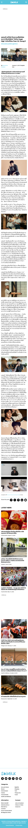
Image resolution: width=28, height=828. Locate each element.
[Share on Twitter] (14, 500)
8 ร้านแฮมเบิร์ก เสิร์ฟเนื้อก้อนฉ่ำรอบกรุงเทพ (13, 696)
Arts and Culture (5, 787)
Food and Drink (4, 794)
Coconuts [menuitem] (3, 808)
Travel (16, 794)
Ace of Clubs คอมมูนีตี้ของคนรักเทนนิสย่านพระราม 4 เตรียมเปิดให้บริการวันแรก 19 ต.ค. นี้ (13, 670)
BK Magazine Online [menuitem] (6, 812)
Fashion (3, 792)
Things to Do (18, 792)
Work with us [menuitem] (4, 806)
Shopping (17, 789)
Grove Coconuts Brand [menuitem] (6, 810)
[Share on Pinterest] (18, 500)
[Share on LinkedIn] (22, 500)
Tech (16, 790)
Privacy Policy (19, 825)
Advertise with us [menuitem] (5, 805)
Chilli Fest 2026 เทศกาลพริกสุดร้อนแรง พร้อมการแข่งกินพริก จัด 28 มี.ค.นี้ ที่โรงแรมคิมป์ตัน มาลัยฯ (13, 641)
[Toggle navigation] (1, 2)
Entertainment (4, 790)
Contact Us (17, 806)
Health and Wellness (6, 796)
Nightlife (17, 787)
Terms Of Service (10, 825)
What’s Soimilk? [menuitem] (5, 803)
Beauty (2, 789)
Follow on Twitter (19, 805)
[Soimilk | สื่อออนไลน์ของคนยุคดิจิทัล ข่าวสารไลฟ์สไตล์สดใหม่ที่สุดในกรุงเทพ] (14, 2)
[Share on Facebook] (11, 500)
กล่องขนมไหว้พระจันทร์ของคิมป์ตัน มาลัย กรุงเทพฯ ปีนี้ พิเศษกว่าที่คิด (12, 532)
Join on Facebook (19, 803)
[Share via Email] (25, 500)
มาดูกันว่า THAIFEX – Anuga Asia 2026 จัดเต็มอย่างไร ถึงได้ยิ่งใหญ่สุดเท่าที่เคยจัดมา (13, 589)
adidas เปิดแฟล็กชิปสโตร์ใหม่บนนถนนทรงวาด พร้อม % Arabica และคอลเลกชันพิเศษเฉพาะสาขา (12, 560)
